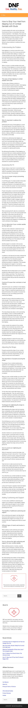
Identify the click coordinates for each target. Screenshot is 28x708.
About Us (5, 684)
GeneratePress (19, 706)
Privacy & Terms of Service (9, 686)
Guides (4, 695)
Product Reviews (7, 693)
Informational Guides (8, 691)
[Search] (19, 595)
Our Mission (5, 682)
